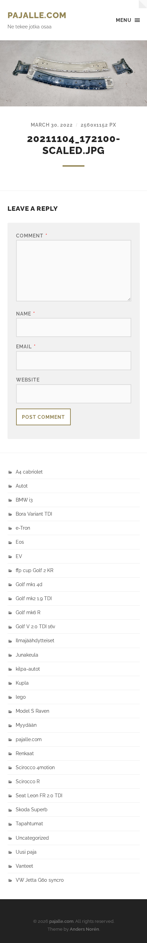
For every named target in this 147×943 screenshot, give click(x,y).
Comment (32, 235)
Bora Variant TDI (34, 514)
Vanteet (24, 866)
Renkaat (25, 753)
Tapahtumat (29, 823)
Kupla (22, 683)
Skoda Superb (32, 809)
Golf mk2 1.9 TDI (34, 598)
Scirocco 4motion (35, 767)
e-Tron (23, 528)
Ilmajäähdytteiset (35, 640)
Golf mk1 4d (29, 584)
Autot (22, 486)
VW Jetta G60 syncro (40, 880)
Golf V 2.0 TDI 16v (35, 626)
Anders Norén (84, 929)
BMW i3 (24, 500)
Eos (20, 542)
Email (26, 346)
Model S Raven (32, 711)
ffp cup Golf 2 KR (34, 570)
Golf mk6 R (28, 612)
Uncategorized (32, 838)
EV (19, 556)
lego (21, 697)
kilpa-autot (28, 669)
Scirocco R (28, 781)
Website (28, 380)
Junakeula (27, 655)
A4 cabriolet (29, 472)
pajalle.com (37, 15)
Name (25, 314)
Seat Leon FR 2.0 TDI (39, 795)
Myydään (26, 725)
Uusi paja (26, 852)
